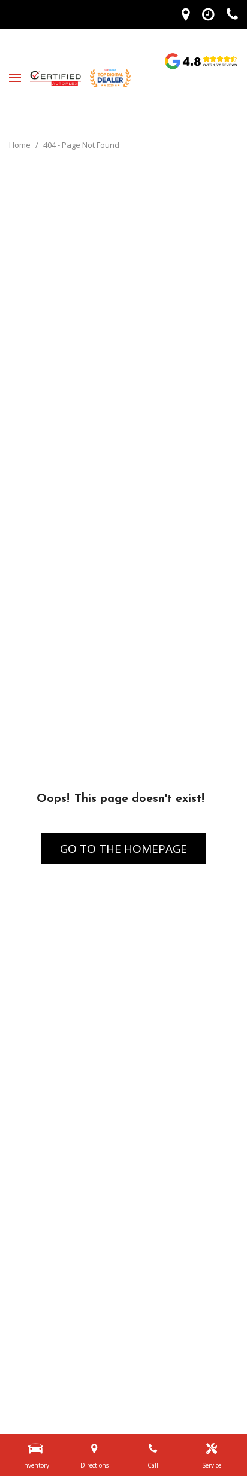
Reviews (201, 61)
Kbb (201, 110)
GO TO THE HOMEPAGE (123, 848)
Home (20, 144)
